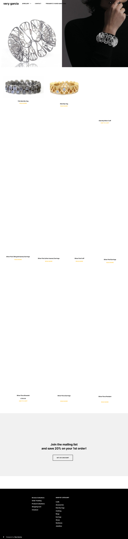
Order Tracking (37, 500)
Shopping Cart (36, 506)
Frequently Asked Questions (56, 3)
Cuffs (57, 502)
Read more (23, 103)
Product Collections (38, 503)
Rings (57, 514)
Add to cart (105, 123)
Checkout (35, 510)
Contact (38, 3)
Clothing (58, 511)
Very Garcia (11, 3)
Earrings (58, 517)
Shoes (58, 520)
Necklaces (59, 523)
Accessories (60, 505)
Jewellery (25, 3)
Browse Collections (38, 497)
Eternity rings (60, 508)
